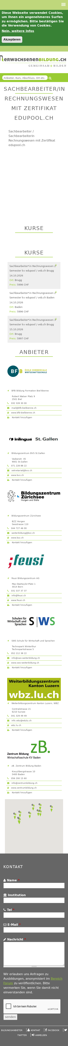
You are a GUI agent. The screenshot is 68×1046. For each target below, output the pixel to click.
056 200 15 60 (18, 778)
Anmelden (41, 1035)
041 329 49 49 (18, 716)
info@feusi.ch (18, 595)
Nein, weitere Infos (18, 31)
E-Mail (13, 924)
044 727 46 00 (18, 528)
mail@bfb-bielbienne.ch (23, 408)
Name (12, 880)
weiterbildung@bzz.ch (23, 533)
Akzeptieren (12, 39)
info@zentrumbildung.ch (24, 783)
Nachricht (16, 939)
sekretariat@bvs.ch (21, 470)
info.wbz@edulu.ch (21, 720)
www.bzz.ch (17, 538)
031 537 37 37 (18, 591)
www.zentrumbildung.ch (23, 788)
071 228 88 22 (18, 466)
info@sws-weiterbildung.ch (25, 658)
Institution (16, 895)
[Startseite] (33, 61)
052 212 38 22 (18, 653)
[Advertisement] (34, 182)
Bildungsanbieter (11, 1030)
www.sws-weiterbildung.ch (24, 663)
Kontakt (35, 1030)
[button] (14, 816)
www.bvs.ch (17, 475)
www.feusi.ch (17, 600)
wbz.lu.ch (15, 725)
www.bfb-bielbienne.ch (22, 413)
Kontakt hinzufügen (21, 417)
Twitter (22, 1035)
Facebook (53, 1030)
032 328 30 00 (18, 403)
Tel (10, 910)
